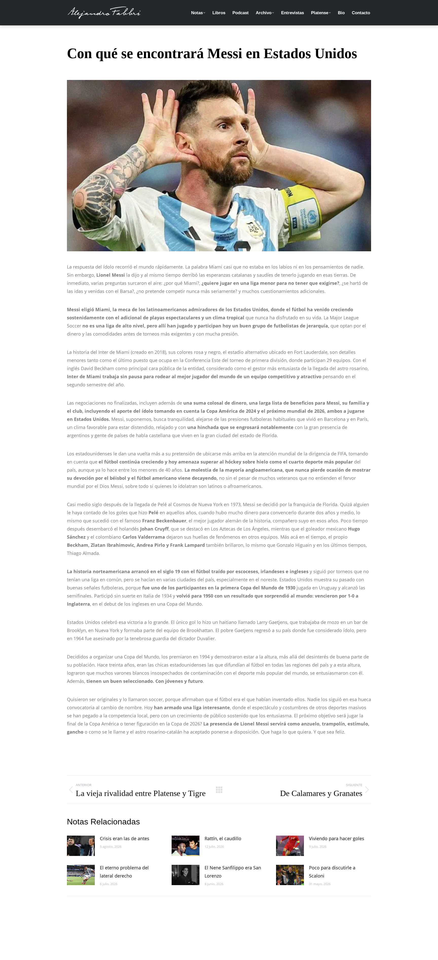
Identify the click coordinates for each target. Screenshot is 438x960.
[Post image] (81, 846)
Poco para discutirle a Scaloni (332, 872)
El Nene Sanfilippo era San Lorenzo (233, 872)
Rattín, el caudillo (223, 838)
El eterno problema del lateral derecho (124, 872)
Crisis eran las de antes (124, 838)
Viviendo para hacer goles (336, 838)
